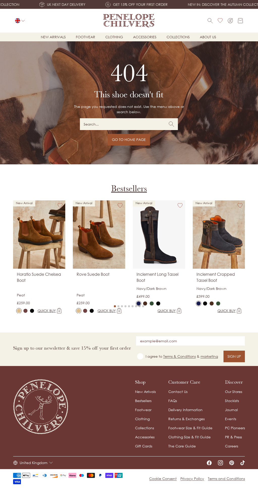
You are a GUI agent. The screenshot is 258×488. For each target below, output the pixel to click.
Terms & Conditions (179, 356)
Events (230, 419)
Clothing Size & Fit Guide (189, 437)
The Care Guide (182, 446)
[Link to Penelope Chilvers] (129, 20)
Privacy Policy (192, 478)
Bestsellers (129, 189)
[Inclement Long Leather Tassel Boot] (158, 303)
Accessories (144, 37)
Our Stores (233, 391)
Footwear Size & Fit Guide (190, 428)
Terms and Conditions (226, 478)
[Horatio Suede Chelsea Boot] (19, 311)
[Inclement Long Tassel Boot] (139, 303)
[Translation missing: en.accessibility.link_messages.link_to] (41, 406)
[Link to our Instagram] (220, 462)
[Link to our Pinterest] (231, 462)
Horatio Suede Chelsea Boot (39, 277)
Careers (231, 446)
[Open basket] (240, 20)
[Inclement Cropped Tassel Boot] (199, 303)
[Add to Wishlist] (60, 205)
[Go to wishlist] (220, 20)
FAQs (172, 401)
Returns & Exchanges (186, 419)
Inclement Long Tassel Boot (157, 277)
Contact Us (177, 391)
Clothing (114, 37)
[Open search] (210, 20)
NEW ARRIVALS (53, 37)
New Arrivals (145, 391)
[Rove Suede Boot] (79, 311)
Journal (231, 410)
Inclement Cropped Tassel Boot (216, 277)
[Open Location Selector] (20, 20)
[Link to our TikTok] (242, 462)
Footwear (85, 37)
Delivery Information (185, 410)
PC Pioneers (235, 428)
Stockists (232, 401)
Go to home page (129, 139)
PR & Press (233, 437)
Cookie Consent (163, 478)
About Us (208, 37)
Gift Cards (143, 446)
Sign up (234, 356)
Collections (178, 37)
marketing (209, 356)
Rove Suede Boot (93, 274)
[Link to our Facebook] (209, 462)
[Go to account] (230, 20)
